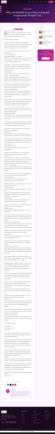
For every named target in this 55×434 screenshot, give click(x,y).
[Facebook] (14, 29)
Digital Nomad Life (36, 422)
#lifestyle (12, 381)
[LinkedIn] (10, 422)
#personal (17, 381)
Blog (37, 1)
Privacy (49, 428)
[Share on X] (10, 385)
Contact (51, 1)
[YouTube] (13, 422)
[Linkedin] (20, 29)
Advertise (46, 419)
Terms (46, 428)
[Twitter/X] (5, 422)
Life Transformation (36, 419)
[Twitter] (16, 29)
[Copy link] (15, 385)
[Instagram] (18, 29)
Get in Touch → (46, 58)
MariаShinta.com (11, 428)
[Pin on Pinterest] (13, 385)
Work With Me (47, 417)
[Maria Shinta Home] (4, 2)
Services (45, 1)
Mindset (34, 415)
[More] (22, 29)
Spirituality (35, 417)
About (33, 1)
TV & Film (41, 1)
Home (29, 1)
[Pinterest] (15, 422)
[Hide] (0, 14)
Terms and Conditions (25, 431)
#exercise (6, 381)
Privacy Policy (47, 415)
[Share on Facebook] (8, 385)
